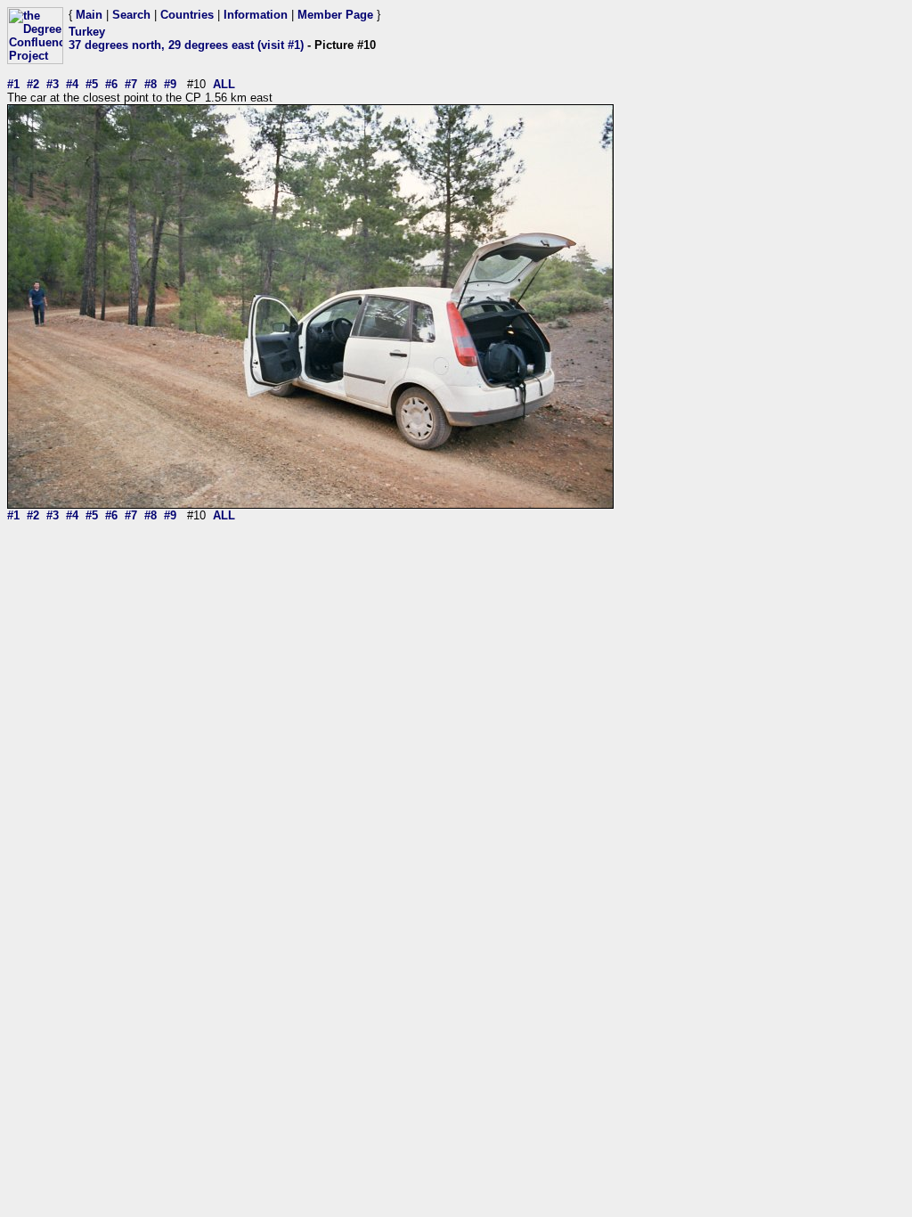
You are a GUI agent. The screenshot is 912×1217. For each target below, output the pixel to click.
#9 (170, 84)
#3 (52, 84)
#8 (150, 84)
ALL (224, 84)
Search (131, 14)
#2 (33, 84)
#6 (111, 84)
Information (256, 14)
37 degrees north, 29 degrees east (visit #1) (186, 45)
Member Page (335, 14)
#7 (131, 84)
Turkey (87, 31)
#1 (13, 84)
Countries (187, 14)
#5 (92, 84)
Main (89, 14)
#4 (72, 84)
